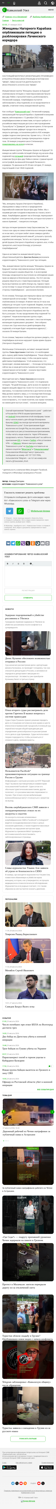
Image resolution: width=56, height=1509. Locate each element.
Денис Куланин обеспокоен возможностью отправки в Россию (27, 660)
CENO (15, 422)
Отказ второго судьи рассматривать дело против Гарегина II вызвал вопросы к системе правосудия (26, 713)
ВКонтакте (26, 449)
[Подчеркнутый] (18, 563)
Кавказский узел (22, 112)
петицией (19, 156)
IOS (18, 440)
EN (9, 3)
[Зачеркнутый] (24, 563)
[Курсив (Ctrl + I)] (13, 563)
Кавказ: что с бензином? (16, 17)
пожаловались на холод (13, 144)
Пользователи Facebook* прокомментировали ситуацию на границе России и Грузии (27, 774)
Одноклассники (41, 449)
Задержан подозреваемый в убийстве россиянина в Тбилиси (24, 616)
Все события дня (45, 1090)
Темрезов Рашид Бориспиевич (21, 934)
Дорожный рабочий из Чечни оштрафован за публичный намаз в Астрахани (26, 1133)
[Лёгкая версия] (14, 3)
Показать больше (28, 1439)
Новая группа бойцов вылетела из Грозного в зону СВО (26, 1071)
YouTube (29, 446)
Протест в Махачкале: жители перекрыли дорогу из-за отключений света (24, 1286)
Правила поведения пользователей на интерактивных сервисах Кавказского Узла (28, 1492)
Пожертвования (47, 1463)
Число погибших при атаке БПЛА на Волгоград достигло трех (27, 1026)
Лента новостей (18, 20)
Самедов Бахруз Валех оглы (19, 1006)
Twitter (33, 440)
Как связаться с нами (24, 1463)
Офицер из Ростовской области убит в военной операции (27, 1083)
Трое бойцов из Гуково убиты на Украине (24, 1048)
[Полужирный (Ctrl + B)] (7, 563)
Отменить (28, 598)
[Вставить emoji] (30, 563)
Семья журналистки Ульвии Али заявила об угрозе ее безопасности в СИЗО (26, 869)
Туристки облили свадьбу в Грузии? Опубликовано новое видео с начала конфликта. (27, 1337)
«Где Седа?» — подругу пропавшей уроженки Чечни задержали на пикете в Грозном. (26, 1238)
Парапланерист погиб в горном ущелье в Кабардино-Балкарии (23, 1059)
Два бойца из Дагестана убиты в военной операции (24, 1038)
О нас (4, 1463)
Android (11, 416)
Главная (5, 20)
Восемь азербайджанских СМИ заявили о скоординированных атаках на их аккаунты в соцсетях (27, 810)
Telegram (17, 443)
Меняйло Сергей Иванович (19, 970)
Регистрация (28, 590)
